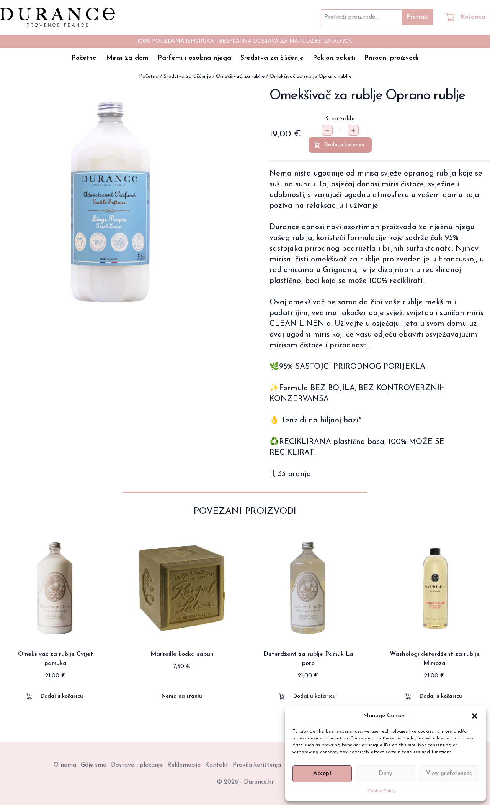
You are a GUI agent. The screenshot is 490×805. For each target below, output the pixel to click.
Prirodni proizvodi (391, 58)
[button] (475, 716)
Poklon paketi (334, 58)
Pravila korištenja (257, 765)
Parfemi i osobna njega (194, 58)
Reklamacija (184, 765)
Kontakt (216, 765)
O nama (65, 765)
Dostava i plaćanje (137, 765)
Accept (322, 774)
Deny (385, 774)
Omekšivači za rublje (240, 76)
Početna (84, 58)
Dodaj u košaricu (344, 145)
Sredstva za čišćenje (272, 58)
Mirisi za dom (127, 58)
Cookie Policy (382, 791)
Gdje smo (93, 765)
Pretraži (417, 17)
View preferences (449, 774)
